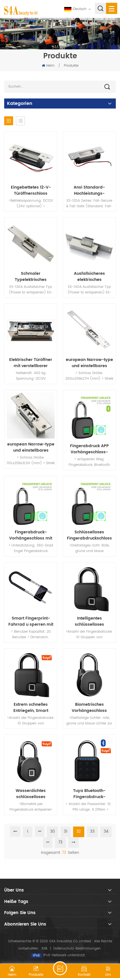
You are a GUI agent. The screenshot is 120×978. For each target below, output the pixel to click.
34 (106, 832)
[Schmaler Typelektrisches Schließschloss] (31, 244)
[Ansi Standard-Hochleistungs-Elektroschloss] (89, 158)
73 (60, 842)
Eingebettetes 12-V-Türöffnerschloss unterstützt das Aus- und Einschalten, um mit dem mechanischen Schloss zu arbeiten (31, 190)
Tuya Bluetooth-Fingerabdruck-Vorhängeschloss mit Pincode (89, 794)
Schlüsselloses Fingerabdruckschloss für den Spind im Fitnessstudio (89, 535)
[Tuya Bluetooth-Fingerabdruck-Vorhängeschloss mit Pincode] (89, 761)
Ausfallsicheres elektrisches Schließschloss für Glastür (89, 277)
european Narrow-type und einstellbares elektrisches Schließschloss (89, 363)
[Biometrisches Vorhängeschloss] (89, 675)
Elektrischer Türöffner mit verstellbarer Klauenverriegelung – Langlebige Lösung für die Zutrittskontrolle (30, 363)
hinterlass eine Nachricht (60, 968)
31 (65, 832)
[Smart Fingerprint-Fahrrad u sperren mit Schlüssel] (31, 589)
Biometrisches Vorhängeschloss (89, 708)
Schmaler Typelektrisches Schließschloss (31, 277)
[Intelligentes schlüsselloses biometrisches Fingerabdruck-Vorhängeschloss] (89, 589)
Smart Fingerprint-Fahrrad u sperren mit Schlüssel (30, 621)
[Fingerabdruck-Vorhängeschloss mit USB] (31, 502)
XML (44, 948)
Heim (50, 65)
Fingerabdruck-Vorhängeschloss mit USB (30, 535)
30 (52, 832)
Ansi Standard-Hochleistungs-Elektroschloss (89, 190)
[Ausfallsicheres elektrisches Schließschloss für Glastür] (89, 244)
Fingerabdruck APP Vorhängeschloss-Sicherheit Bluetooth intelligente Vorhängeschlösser (89, 449)
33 (92, 832)
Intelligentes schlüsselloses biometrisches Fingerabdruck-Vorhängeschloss (89, 621)
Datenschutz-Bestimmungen (77, 948)
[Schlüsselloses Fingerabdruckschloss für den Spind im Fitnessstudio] (89, 502)
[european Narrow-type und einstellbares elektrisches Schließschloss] (89, 330)
